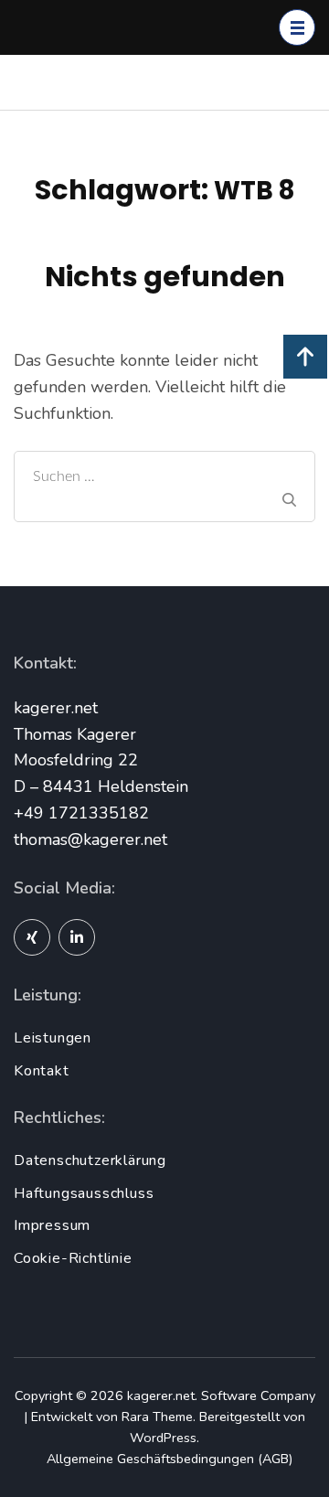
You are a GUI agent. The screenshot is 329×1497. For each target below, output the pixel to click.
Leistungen (52, 1038)
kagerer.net (161, 1395)
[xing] (32, 937)
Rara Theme (157, 1416)
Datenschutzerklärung (90, 1160)
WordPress (163, 1437)
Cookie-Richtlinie (73, 1258)
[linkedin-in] (76, 937)
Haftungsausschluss (84, 1193)
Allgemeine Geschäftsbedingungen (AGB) (169, 1458)
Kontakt (41, 1071)
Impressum (52, 1225)
